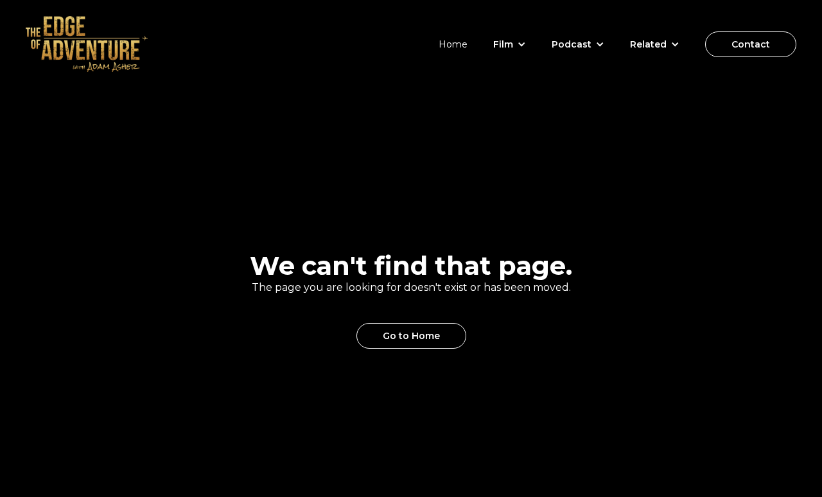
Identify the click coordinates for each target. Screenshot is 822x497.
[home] (87, 44)
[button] (509, 44)
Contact (750, 44)
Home (453, 44)
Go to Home (411, 336)
